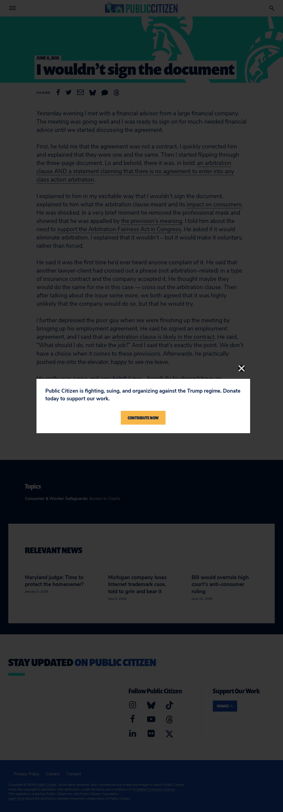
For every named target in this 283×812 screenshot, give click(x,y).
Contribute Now (143, 418)
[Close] (242, 368)
